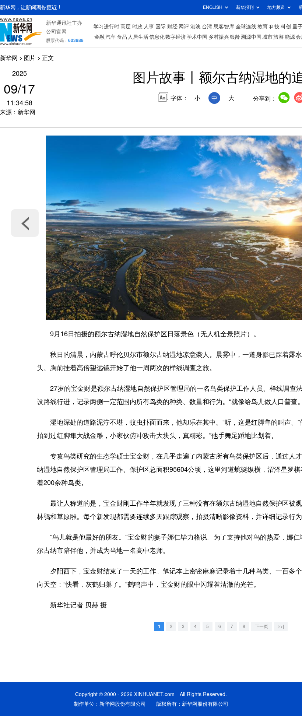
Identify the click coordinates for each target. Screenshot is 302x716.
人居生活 (138, 36)
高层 (125, 26)
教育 (262, 26)
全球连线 (246, 26)
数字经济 (175, 36)
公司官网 (56, 31)
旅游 (278, 36)
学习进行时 (106, 26)
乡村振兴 (218, 36)
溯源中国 (251, 36)
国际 (160, 26)
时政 (137, 26)
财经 (172, 26)
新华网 (9, 58)
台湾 (207, 26)
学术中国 (197, 36)
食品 (122, 36)
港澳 (195, 26)
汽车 (110, 36)
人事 (149, 26)
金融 (99, 36)
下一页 (261, 626)
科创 (286, 26)
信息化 (157, 36)
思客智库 (224, 26)
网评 (184, 26)
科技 (274, 26)
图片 (30, 58)
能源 (290, 36)
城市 (267, 36)
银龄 (235, 36)
